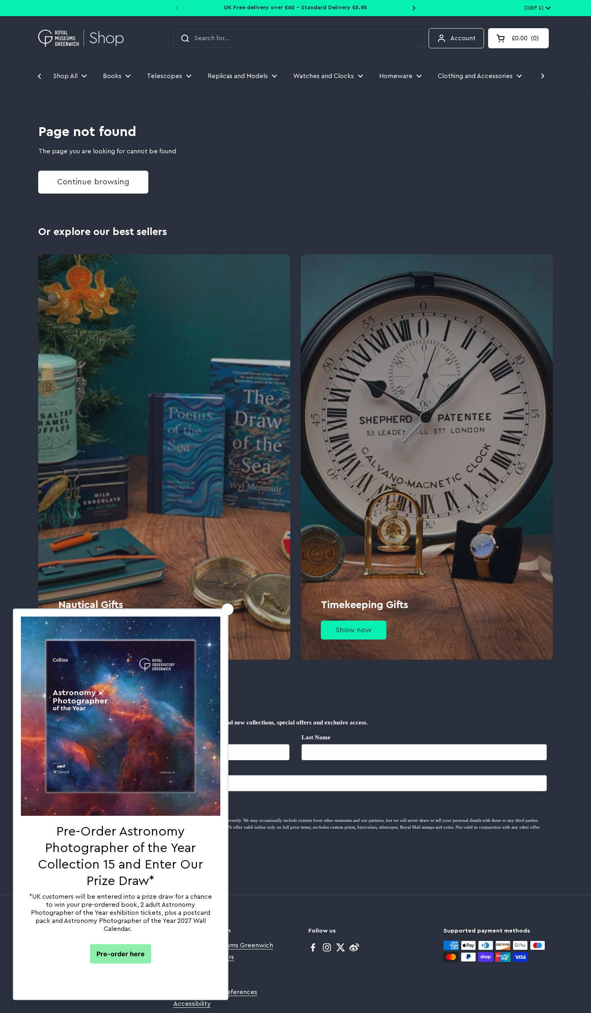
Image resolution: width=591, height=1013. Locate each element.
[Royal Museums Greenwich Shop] (81, 38)
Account (463, 38)
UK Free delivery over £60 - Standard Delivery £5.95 (295, 7)
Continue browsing (93, 182)
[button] (518, 38)
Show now (353, 629)
